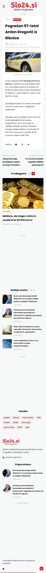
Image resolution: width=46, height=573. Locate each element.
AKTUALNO (6, 212)
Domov (8, 19)
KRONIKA (17, 19)
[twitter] (22, 144)
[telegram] (28, 144)
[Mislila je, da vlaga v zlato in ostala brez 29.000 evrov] (23, 193)
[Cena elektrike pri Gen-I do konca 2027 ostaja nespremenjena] (7, 343)
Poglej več (32, 290)
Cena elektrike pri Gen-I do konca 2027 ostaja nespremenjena (26, 343)
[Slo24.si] (19, 6)
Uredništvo (12, 44)
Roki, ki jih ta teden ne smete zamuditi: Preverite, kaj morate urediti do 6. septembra (28, 329)
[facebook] (16, 144)
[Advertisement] (23, 260)
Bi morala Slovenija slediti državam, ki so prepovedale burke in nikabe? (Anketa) (26, 299)
